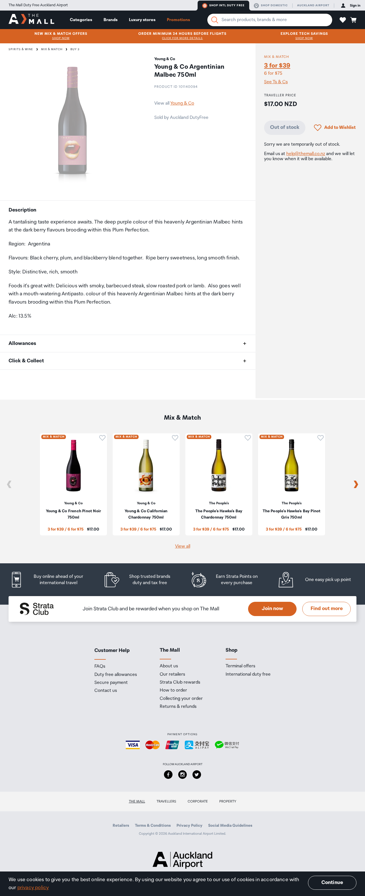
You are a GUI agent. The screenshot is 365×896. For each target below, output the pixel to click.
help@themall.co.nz (305, 154)
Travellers (166, 801)
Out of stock (284, 127)
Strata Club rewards (180, 682)
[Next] (356, 484)
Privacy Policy (189, 825)
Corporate (198, 801)
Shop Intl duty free (227, 5)
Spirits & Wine (21, 49)
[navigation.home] (31, 19)
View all (182, 546)
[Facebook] (168, 774)
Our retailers (172, 674)
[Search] (214, 20)
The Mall (137, 801)
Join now (272, 608)
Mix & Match (51, 49)
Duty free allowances (115, 674)
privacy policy (33, 888)
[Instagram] (182, 774)
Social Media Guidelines (230, 825)
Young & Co (182, 103)
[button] (343, 20)
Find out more (327, 608)
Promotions (178, 19)
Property (227, 801)
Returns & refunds (178, 706)
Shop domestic (274, 5)
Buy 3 (75, 49)
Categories (81, 19)
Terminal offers (240, 666)
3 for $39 (277, 65)
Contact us (105, 690)
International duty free (248, 674)
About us (169, 666)
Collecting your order (181, 698)
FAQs (99, 666)
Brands (110, 19)
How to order (173, 690)
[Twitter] (196, 774)
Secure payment (111, 682)
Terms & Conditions (153, 825)
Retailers (121, 825)
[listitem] (52, 579)
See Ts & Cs (276, 82)
